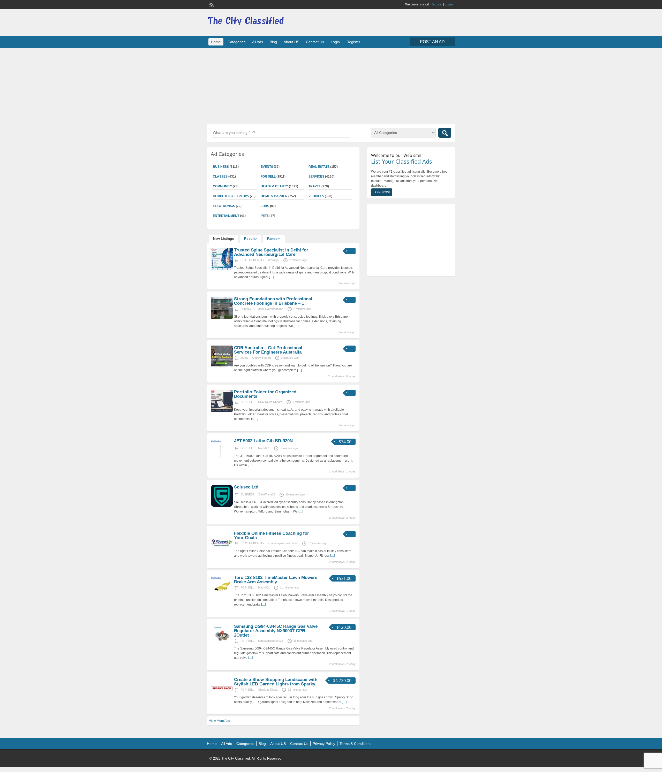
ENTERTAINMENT (226, 216)
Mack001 (264, 448)
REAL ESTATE (319, 167)
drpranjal (273, 260)
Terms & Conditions (355, 744)
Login (449, 4)
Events (267, 167)
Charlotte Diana (267, 689)
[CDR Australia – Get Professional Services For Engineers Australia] (222, 366)
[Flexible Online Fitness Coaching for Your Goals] (222, 552)
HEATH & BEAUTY (274, 186)
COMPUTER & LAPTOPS (231, 196)
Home (216, 42)
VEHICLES (316, 196)
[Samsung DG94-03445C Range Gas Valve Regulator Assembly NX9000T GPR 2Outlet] (222, 645)
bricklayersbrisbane (270, 308)
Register (436, 4)
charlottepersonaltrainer (283, 543)
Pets (265, 216)
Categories (236, 42)
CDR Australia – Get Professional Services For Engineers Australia (268, 350)
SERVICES (316, 176)
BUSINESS (221, 167)
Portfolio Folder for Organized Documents (265, 394)
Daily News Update (270, 401)
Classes (220, 176)
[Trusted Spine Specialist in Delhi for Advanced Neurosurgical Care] (222, 269)
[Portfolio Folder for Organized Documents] (222, 410)
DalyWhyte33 (266, 494)
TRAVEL (315, 186)
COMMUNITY (222, 186)
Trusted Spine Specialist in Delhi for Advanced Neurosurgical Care (271, 252)
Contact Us (315, 42)
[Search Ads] (444, 133)
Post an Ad (432, 42)
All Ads (257, 42)
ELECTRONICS (224, 206)
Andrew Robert (261, 357)
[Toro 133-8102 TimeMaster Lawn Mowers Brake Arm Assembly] (222, 596)
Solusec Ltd (246, 487)
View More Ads (219, 721)
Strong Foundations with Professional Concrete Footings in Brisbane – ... (273, 301)
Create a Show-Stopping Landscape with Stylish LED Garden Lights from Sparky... (276, 681)
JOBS (265, 206)
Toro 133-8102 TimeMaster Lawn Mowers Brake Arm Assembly (275, 579)
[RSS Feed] (211, 4)
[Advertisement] (331, 85)
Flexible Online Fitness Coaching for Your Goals (271, 535)
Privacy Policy (324, 744)
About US (291, 42)
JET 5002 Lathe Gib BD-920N (263, 440)
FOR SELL (268, 176)
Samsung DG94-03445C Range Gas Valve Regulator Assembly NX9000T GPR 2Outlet (276, 631)
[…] (271, 277)
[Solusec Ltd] (222, 506)
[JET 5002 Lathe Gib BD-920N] (222, 459)
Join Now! (382, 192)
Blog (273, 42)
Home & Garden (274, 196)
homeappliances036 (270, 640)
